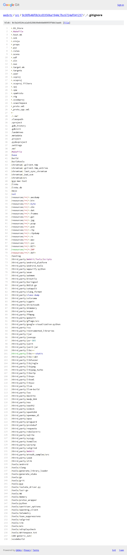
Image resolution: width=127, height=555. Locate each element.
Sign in (120, 4)
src (17, 15)
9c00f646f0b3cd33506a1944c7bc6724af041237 (52, 15)
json (121, 550)
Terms (36, 550)
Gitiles (19, 550)
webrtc (8, 15)
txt (114, 550)
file (66, 22)
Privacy (27, 550)
